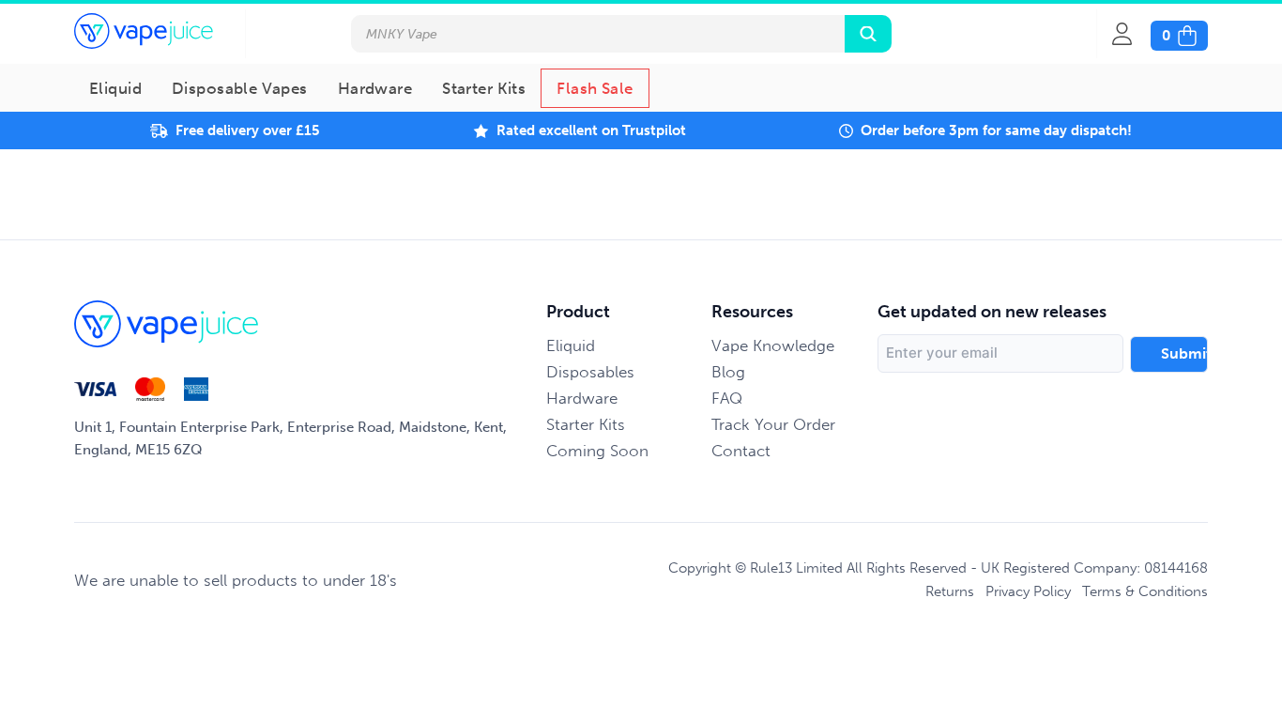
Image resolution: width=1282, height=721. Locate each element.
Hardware (375, 88)
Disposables (590, 371)
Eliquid (115, 88)
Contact (741, 450)
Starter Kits (484, 88)
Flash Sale (595, 88)
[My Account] (1131, 34)
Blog (728, 371)
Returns (949, 591)
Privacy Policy (1028, 591)
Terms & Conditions (1145, 591)
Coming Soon (597, 450)
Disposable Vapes (240, 88)
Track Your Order (773, 424)
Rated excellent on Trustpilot (591, 130)
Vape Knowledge (772, 345)
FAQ (726, 398)
